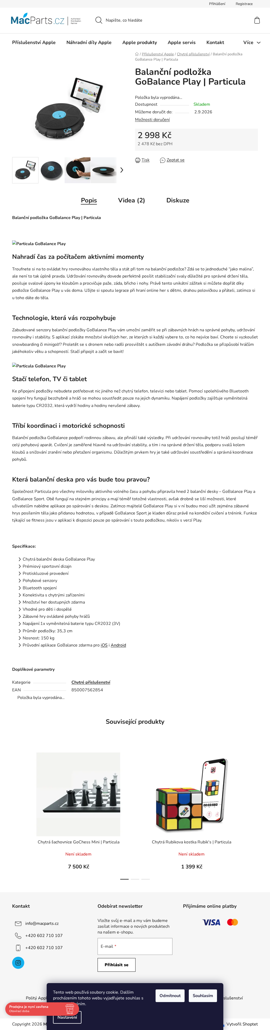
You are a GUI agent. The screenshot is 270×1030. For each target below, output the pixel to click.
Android (118, 645)
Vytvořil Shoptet (242, 1024)
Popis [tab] (89, 200)
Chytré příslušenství (90, 682)
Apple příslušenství (224, 998)
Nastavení (65, 1017)
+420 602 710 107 (44, 936)
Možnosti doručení (152, 120)
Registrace (244, 3)
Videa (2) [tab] (131, 200)
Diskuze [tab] (177, 200)
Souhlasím (201, 996)
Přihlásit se (116, 965)
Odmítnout (168, 996)
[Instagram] (18, 963)
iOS (104, 645)
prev (16, 814)
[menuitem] (34, 42)
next (253, 814)
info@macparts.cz (42, 923)
